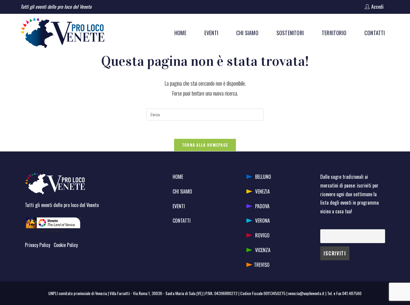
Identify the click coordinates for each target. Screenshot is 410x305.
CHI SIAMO (182, 191)
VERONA (262, 220)
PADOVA (262, 206)
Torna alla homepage (205, 145)
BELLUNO (263, 176)
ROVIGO (262, 235)
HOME (178, 176)
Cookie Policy (66, 245)
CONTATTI (182, 220)
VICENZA (262, 250)
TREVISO (262, 264)
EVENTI (179, 206)
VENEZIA (262, 191)
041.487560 (351, 293)
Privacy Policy (37, 245)
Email (324, 225)
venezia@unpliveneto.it (306, 293)
